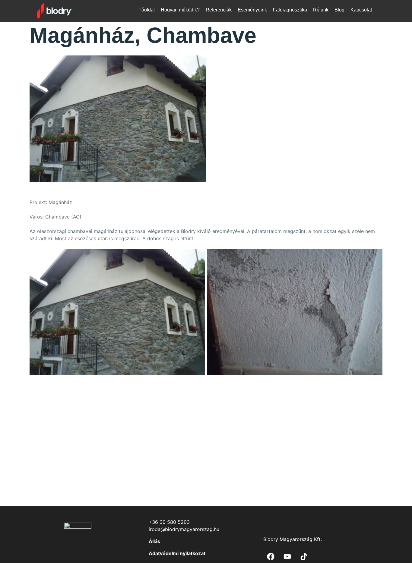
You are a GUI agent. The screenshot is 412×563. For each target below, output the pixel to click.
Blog (339, 9)
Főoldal (146, 9)
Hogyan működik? (180, 9)
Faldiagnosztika (290, 9)
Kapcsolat (361, 9)
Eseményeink (252, 9)
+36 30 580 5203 (169, 522)
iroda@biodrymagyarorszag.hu (184, 529)
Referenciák (219, 9)
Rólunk (320, 9)
